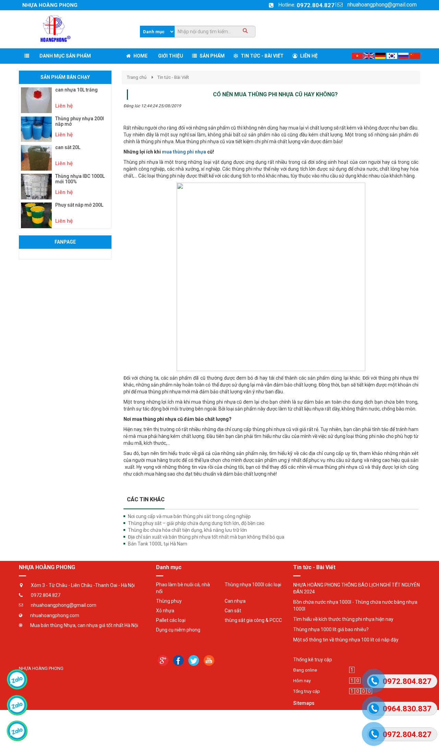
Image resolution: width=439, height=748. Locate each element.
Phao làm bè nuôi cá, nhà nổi (183, 588)
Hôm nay (302, 680)
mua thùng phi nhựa (184, 152)
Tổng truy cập (306, 691)
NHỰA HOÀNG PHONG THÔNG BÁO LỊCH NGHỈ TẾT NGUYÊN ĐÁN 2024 (356, 588)
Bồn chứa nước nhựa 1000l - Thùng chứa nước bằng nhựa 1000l (355, 605)
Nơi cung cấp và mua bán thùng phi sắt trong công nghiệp (189, 516)
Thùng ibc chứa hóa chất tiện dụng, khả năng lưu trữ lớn (187, 530)
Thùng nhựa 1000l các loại (253, 584)
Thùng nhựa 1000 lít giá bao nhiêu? (331, 629)
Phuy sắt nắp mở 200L (79, 205)
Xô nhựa (165, 610)
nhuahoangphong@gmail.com (382, 4)
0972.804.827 (315, 5)
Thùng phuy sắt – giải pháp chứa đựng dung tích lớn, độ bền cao (196, 523)
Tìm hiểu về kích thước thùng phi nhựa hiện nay (343, 619)
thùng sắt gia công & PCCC (253, 620)
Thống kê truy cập (312, 659)
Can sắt (233, 610)
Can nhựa (235, 601)
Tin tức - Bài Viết (173, 77)
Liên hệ (64, 106)
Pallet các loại (171, 620)
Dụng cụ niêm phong (178, 630)
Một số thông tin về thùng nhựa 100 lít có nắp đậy (346, 639)
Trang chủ (136, 77)
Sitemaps (304, 703)
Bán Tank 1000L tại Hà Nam (157, 544)
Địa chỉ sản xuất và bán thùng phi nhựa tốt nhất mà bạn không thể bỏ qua (206, 537)
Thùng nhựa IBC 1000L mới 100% (80, 179)
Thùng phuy (169, 601)
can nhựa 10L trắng (76, 90)
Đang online (305, 670)
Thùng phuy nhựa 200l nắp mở (79, 121)
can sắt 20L (67, 147)
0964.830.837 (407, 708)
